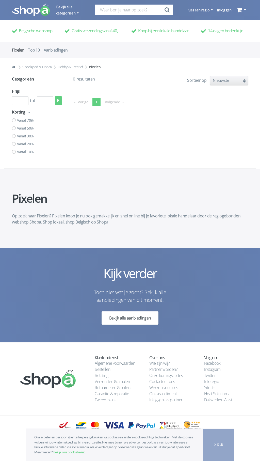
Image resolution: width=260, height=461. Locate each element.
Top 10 (34, 50)
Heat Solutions (217, 393)
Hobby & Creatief (70, 67)
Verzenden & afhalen (112, 381)
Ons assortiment (163, 393)
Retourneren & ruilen (112, 387)
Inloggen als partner (165, 400)
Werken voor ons (163, 387)
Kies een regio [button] (198, 9)
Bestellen (102, 369)
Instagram (212, 369)
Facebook (212, 363)
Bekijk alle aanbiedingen (130, 318)
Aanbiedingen (56, 50)
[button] (241, 9)
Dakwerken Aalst (218, 400)
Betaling (101, 375)
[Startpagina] (14, 67)
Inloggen (224, 9)
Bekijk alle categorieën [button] (66, 9)
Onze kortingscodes (166, 375)
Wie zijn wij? (159, 363)
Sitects (210, 387)
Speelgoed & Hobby (37, 67)
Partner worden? (163, 369)
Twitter (210, 375)
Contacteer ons (162, 381)
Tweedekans (105, 400)
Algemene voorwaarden (115, 363)
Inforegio (212, 381)
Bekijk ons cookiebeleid (69, 452)
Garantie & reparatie (112, 393)
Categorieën (23, 79)
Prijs (16, 91)
